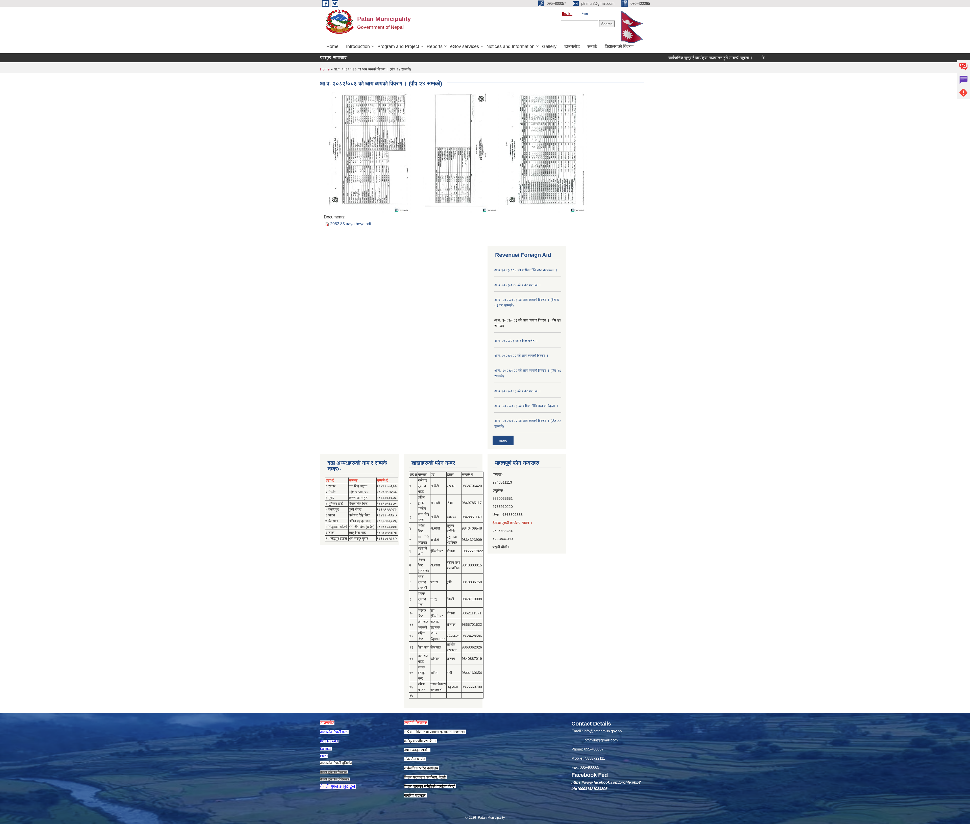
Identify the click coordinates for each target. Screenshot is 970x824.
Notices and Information (511, 46)
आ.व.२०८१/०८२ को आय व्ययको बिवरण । (521, 356)
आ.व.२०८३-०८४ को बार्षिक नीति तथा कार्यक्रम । (525, 270)
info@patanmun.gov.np (603, 731)
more (503, 440)
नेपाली (585, 13)
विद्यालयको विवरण (619, 46)
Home (332, 46)
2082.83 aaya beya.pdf (350, 224)
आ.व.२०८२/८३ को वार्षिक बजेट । (516, 341)
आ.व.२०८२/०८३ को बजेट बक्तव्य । (517, 391)
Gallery (549, 46)
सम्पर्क (592, 46)
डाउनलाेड (572, 46)
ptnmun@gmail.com (601, 740)
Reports (435, 46)
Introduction (358, 46)
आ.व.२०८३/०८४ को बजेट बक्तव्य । (517, 285)
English (567, 13)
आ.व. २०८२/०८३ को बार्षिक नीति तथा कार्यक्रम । (526, 406)
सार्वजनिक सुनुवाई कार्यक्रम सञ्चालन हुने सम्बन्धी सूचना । (683, 58)
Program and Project (398, 46)
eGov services (464, 46)
